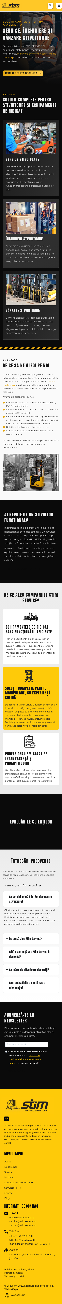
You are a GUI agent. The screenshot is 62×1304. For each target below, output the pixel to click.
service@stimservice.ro (22, 1221)
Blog (7, 1198)
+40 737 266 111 (41, 1243)
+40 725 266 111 (27, 1240)
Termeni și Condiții (14, 1276)
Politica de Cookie (14, 1273)
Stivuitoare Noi (12, 1187)
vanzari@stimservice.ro (22, 1225)
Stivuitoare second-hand (18, 1182)
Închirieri (9, 1177)
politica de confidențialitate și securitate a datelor (25, 1059)
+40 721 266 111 (25, 1236)
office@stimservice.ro (21, 1217)
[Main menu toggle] (59, 6)
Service (8, 1172)
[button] (50, 6)
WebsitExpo (11, 1289)
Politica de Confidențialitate (19, 1269)
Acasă (7, 1161)
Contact (9, 1193)
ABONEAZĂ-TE (16, 1071)
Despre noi (10, 1166)
